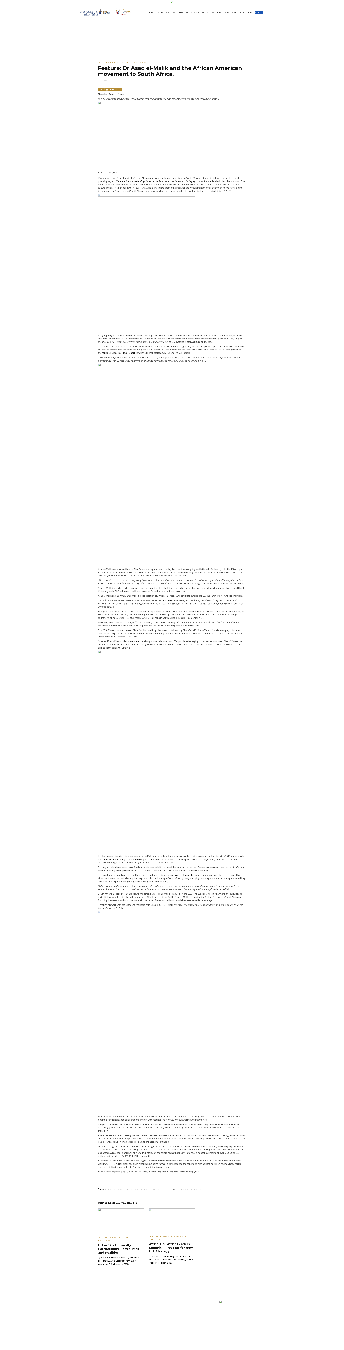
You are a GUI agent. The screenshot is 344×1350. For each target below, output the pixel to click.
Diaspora (179, 1189)
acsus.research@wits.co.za (231, 1329)
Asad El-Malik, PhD (184, 875)
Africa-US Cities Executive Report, (118, 352)
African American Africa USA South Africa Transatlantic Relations (139, 1189)
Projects (178, 1313)
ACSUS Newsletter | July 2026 (97, 1326)
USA (201, 1189)
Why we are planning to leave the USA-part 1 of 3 (129, 859)
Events (198, 1313)
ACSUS (121, 338)
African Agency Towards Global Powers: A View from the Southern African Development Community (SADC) (103, 1312)
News (176, 1309)
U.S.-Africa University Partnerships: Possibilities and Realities (118, 1248)
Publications (125, 62)
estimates (197, 611)
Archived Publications (160, 1236)
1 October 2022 (155, 1239)
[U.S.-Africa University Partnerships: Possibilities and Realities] (121, 1220)
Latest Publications (108, 62)
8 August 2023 (140, 62)
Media (177, 1318)
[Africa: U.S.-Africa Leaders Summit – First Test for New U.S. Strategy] (172, 1219)
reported (166, 600)
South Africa (191, 1189)
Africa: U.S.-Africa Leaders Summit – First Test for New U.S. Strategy (171, 1247)
